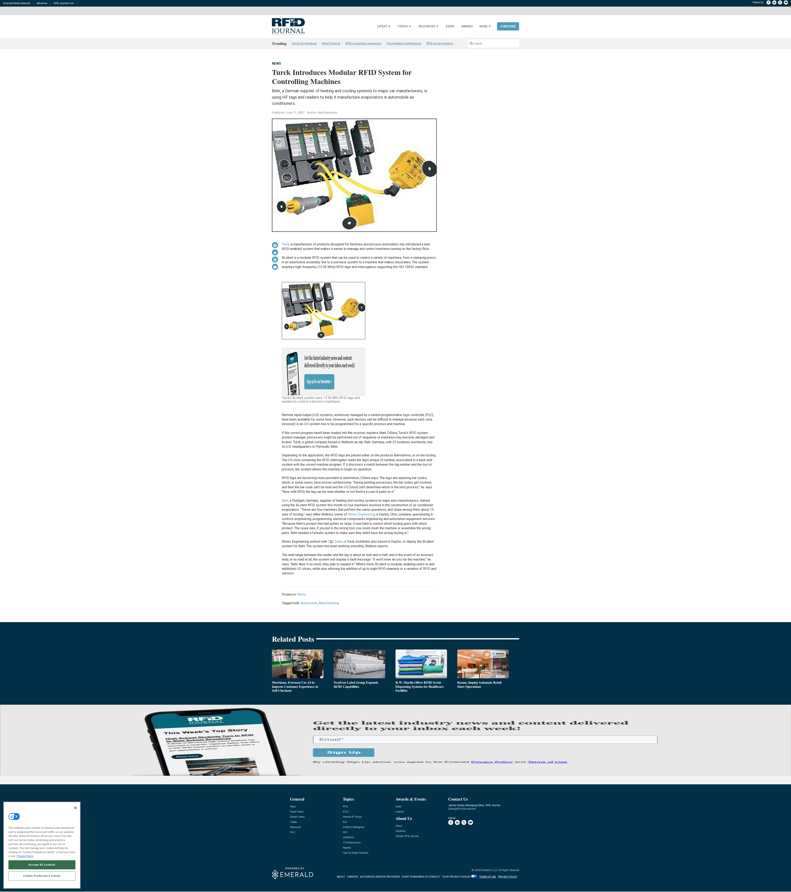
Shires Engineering (361, 514)
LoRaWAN (348, 837)
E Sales (337, 541)
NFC (345, 832)
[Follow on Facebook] (768, 2)
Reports (347, 848)
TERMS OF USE (487, 876)
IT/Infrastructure (351, 842)
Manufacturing (329, 603)
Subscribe (508, 26)
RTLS (346, 811)
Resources (427, 26)
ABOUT (341, 876)
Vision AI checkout (304, 43)
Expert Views (297, 811)
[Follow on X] (780, 2)
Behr (285, 501)
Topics (403, 26)
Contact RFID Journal (407, 836)
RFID (345, 806)
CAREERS (352, 876)
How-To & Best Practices (356, 853)
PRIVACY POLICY (507, 876)
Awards (467, 26)
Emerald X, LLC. (489, 870)
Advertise (41, 3)
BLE (345, 822)
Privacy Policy (25, 856)
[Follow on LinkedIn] (774, 2)
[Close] (75, 807)
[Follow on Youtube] (786, 2)
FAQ (292, 832)
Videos (293, 822)
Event (450, 26)
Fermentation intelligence (404, 43)
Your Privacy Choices (456, 876)
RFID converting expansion (363, 43)
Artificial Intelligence (353, 827)
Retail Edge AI (331, 43)
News (276, 63)
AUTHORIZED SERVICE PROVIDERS (380, 876)
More (484, 26)
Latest (382, 26)
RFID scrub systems (439, 43)
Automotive (309, 603)
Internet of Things (352, 817)
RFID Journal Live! (64, 3)
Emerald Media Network (16, 3)
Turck (285, 244)
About (399, 826)
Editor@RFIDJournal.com (462, 808)
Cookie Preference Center (42, 875)
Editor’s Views (297, 817)
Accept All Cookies (41, 864)
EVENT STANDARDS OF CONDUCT (421, 876)
